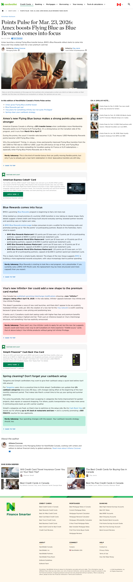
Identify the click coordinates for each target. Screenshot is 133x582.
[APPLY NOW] (76, 188)
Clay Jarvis (76, 48)
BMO (77, 256)
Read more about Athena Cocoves (66, 448)
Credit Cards (12, 10)
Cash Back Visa (75, 408)
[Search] (129, 4)
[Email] (10, 451)
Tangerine (10, 387)
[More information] (18, 50)
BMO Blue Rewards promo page (18, 225)
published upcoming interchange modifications (36, 296)
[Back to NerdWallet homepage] (2, 10)
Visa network (62, 308)
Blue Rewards (23, 212)
